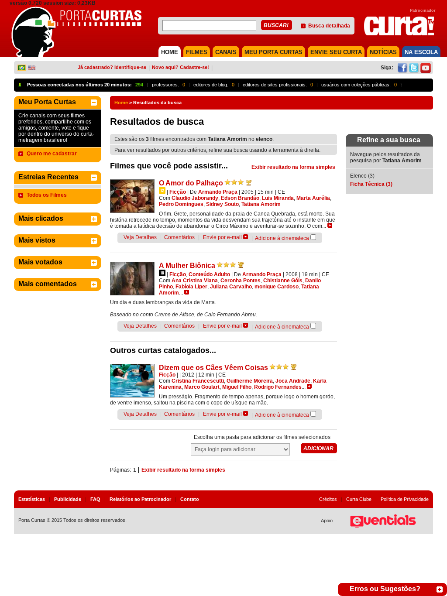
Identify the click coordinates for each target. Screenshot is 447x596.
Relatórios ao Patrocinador (140, 499)
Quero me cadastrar (52, 154)
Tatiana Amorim (261, 204)
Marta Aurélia (313, 198)
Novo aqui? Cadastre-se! (180, 67)
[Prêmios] (248, 182)
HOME (169, 52)
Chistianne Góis (283, 280)
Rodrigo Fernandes (278, 387)
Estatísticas (31, 499)
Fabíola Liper (191, 287)
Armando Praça (217, 192)
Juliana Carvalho (231, 287)
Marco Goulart (202, 387)
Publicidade (67, 499)
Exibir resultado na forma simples (293, 167)
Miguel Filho (236, 387)
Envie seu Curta (336, 52)
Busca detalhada (329, 26)
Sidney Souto (222, 204)
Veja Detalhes (140, 237)
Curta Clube (358, 499)
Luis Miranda (278, 198)
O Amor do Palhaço (191, 183)
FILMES (196, 52)
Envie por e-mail (222, 237)
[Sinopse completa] (329, 225)
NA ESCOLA (421, 52)
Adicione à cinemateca (282, 238)
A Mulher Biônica (187, 265)
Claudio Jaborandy (195, 198)
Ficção (177, 192)
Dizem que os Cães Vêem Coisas (213, 367)
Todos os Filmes (47, 195)
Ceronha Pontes (240, 280)
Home (121, 102)
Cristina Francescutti (198, 381)
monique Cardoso (276, 287)
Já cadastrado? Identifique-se (112, 67)
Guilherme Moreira (250, 381)
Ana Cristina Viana (195, 280)
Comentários (179, 237)
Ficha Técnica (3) (371, 184)
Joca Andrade (292, 381)
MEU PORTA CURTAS (273, 52)
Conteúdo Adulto (209, 274)
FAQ (95, 499)
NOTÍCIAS (383, 52)
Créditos (328, 499)
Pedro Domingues (181, 204)
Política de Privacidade (405, 499)
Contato (189, 499)
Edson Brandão (240, 198)
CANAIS (226, 52)
